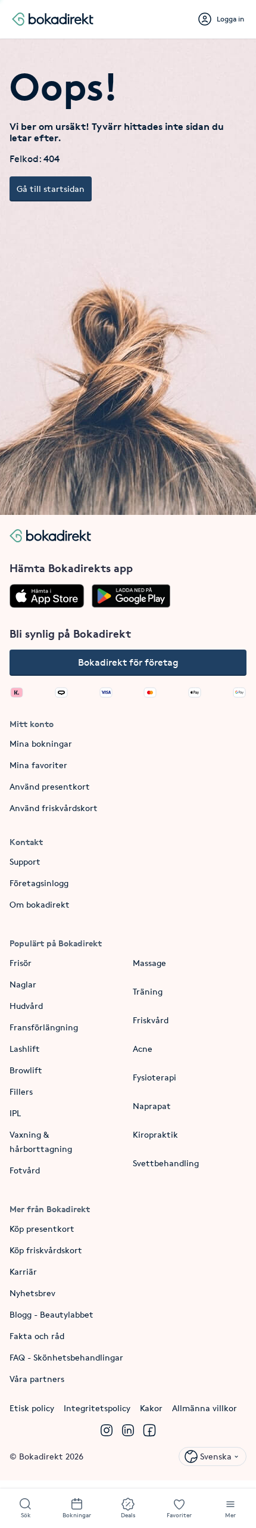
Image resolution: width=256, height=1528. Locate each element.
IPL (15, 1113)
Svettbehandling (166, 1163)
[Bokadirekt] (52, 19)
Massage (149, 963)
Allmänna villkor (204, 1408)
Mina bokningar (41, 743)
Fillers (21, 1091)
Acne (142, 1048)
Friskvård (150, 1020)
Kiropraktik (155, 1134)
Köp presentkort (42, 1228)
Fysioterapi (154, 1077)
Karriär (23, 1271)
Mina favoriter (38, 765)
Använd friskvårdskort (54, 808)
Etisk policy (32, 1408)
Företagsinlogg (39, 883)
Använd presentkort (50, 786)
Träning (148, 991)
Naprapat (152, 1106)
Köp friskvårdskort (46, 1250)
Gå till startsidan (51, 189)
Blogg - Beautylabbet (51, 1314)
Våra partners (37, 1379)
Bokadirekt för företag (128, 662)
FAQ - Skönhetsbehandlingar (66, 1357)
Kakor (151, 1408)
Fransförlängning (44, 1027)
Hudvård (26, 1006)
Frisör (21, 963)
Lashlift (25, 1048)
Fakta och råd (37, 1336)
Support (25, 861)
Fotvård (25, 1170)
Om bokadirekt (40, 904)
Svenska (216, 1456)
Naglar (23, 984)
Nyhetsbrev (32, 1293)
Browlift (26, 1070)
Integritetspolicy (97, 1408)
